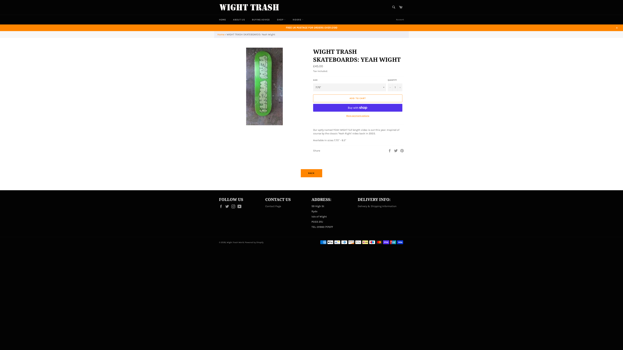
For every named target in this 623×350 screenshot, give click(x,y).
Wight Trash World (235, 242)
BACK (311, 173)
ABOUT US (239, 19)
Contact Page (273, 206)
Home (220, 34)
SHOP (280, 19)
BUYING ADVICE (261, 19)
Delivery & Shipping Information (377, 206)
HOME (222, 19)
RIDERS (297, 19)
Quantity (392, 80)
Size (315, 80)
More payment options (357, 115)
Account (400, 19)
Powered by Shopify (254, 242)
